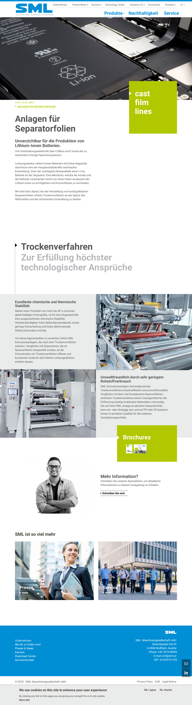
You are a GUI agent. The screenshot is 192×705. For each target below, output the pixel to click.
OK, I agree (150, 689)
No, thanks (166, 690)
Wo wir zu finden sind (27, 644)
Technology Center (114, 4)
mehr (25, 592)
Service (171, 13)
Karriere (96, 4)
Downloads (154, 4)
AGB (157, 681)
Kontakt (169, 4)
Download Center (25, 656)
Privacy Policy (145, 681)
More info (24, 700)
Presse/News (79, 4)
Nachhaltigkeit (143, 13)
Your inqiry (186, 663)
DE (181, 5)
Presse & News (24, 648)
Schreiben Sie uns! (113, 493)
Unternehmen (60, 4)
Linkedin (186, 672)
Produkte (113, 13)
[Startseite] (31, 8)
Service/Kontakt (24, 660)
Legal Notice (169, 681)
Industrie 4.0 (136, 4)
